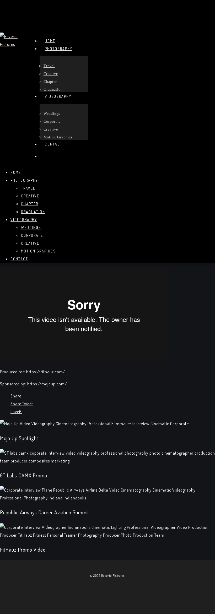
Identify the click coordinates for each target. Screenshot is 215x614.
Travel (28, 188)
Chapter (29, 204)
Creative (30, 196)
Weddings (31, 227)
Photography (24, 180)
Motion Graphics (38, 251)
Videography (23, 219)
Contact (19, 259)
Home (15, 172)
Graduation (33, 211)
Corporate (32, 235)
